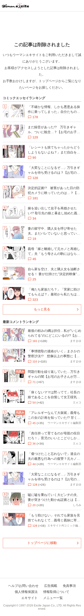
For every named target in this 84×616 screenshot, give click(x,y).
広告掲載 (50, 586)
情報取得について (56, 592)
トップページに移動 (42, 543)
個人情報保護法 (26, 592)
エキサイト (29, 598)
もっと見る (42, 309)
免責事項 (69, 586)
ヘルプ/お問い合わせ (23, 586)
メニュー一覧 (53, 598)
